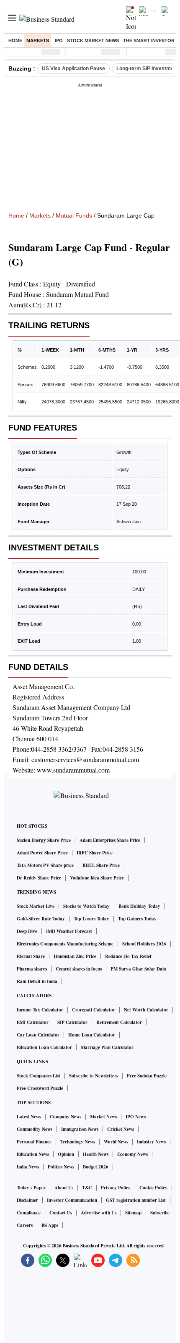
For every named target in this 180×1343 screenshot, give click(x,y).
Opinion (66, 1154)
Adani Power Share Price (42, 853)
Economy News (132, 1154)
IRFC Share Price (95, 853)
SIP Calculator (72, 1022)
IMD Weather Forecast (69, 931)
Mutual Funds (74, 215)
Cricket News (120, 1129)
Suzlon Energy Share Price (44, 840)
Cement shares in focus (79, 969)
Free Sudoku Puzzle (147, 1076)
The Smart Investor (149, 40)
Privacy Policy (116, 1188)
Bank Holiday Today (139, 906)
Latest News (29, 1117)
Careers (25, 1225)
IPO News (136, 1117)
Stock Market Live (35, 906)
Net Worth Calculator (146, 1010)
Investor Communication (72, 1200)
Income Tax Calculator (40, 1010)
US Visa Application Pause (73, 68)
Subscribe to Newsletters (93, 1076)
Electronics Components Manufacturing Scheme (65, 944)
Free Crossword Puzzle (40, 1088)
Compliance (29, 1213)
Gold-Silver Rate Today (41, 919)
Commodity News (34, 1129)
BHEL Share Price (101, 865)
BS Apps (49, 1225)
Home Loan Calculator (91, 1035)
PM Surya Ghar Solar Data (139, 969)
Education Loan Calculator (44, 1047)
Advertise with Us (98, 1213)
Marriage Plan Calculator (107, 1047)
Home (15, 40)
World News (116, 1142)
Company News (65, 1117)
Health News (95, 1154)
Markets (37, 40)
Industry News (151, 1142)
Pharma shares (32, 969)
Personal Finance (34, 1142)
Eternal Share (31, 956)
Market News (103, 1117)
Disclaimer (27, 1200)
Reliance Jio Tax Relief (128, 956)
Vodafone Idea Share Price (97, 878)
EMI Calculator (33, 1022)
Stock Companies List (38, 1076)
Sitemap (133, 1213)
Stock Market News (93, 40)
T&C (87, 1188)
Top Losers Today (91, 919)
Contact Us (60, 1213)
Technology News (77, 1142)
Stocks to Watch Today (86, 906)
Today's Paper (31, 1188)
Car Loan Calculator (38, 1035)
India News (28, 1167)
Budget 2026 (95, 1167)
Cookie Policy (153, 1188)
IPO (59, 40)
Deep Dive (27, 931)
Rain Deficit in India (37, 981)
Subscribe (160, 1213)
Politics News (61, 1167)
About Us (63, 1188)
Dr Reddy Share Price (39, 878)
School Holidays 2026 (144, 944)
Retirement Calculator (119, 1022)
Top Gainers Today (137, 919)
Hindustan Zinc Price (75, 956)
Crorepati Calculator (93, 1010)
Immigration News (79, 1129)
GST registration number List (136, 1200)
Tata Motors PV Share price (45, 865)
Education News (33, 1154)
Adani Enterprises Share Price (110, 840)
